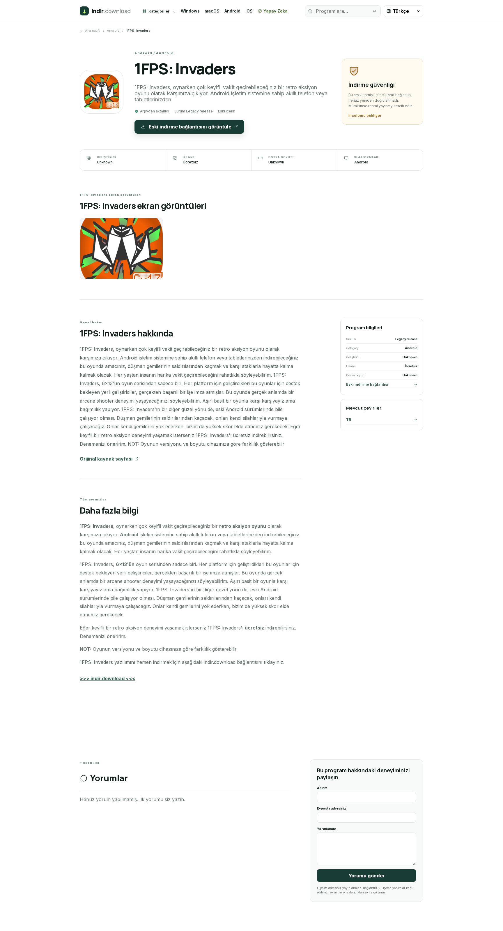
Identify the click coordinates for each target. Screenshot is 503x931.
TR (348, 419)
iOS (249, 10)
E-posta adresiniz (331, 808)
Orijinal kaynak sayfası (106, 459)
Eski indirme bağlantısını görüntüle (190, 127)
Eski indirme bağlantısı (367, 384)
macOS (212, 10)
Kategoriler (158, 11)
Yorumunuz (326, 829)
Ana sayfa (92, 31)
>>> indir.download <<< (107, 678)
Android (232, 10)
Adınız (322, 788)
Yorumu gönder (366, 876)
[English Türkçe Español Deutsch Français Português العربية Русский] (403, 11)
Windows (190, 10)
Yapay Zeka (275, 10)
